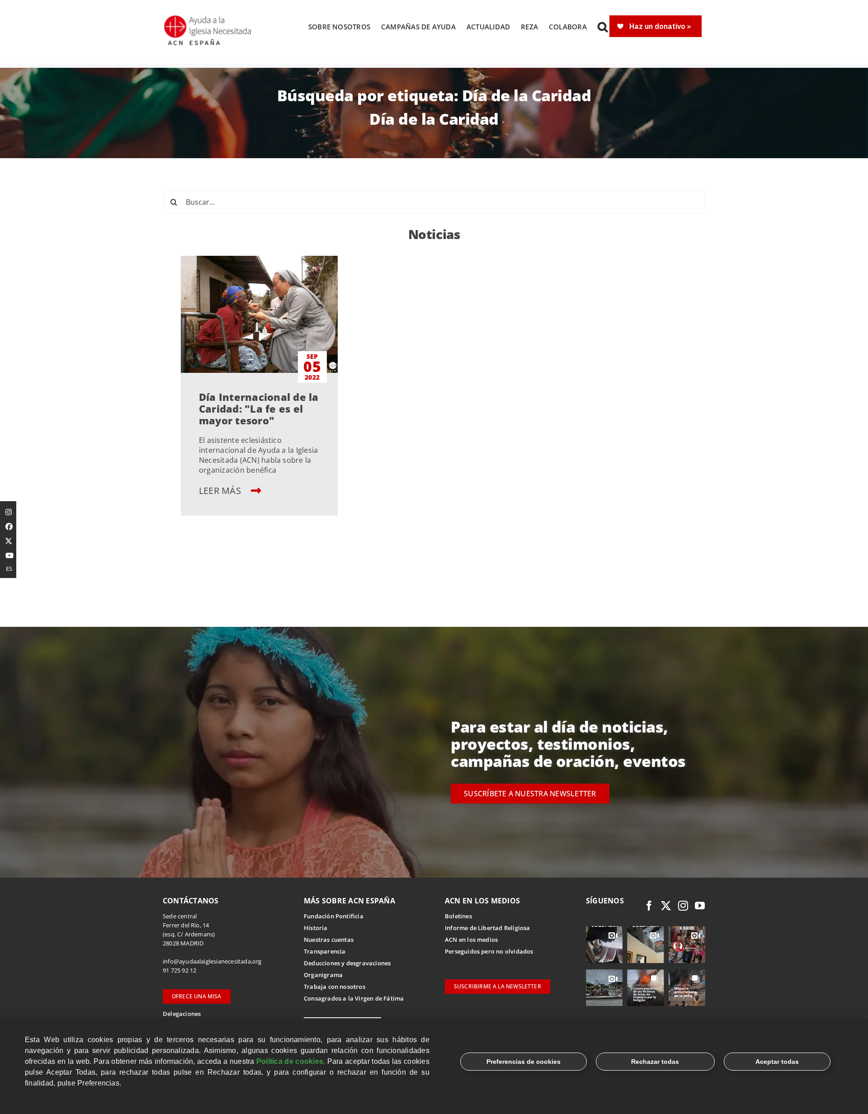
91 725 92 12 (179, 970)
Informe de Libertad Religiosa (487, 928)
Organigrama (323, 975)
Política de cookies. (290, 1061)
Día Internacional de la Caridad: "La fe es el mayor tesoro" (259, 408)
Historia (316, 928)
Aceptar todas (777, 1061)
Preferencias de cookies (523, 1061)
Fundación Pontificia (333, 916)
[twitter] (666, 906)
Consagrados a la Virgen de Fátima (354, 998)
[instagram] (683, 906)
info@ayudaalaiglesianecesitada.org (212, 961)
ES (9, 568)
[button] (603, 26)
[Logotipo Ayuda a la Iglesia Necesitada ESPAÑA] (208, 18)
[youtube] (700, 906)
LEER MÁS (221, 490)
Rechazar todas (655, 1061)
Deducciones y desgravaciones (347, 963)
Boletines (458, 916)
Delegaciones (182, 1014)
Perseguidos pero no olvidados (489, 951)
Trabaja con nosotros (334, 986)
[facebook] (649, 906)
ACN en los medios (471, 939)
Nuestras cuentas (329, 939)
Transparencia (325, 951)
